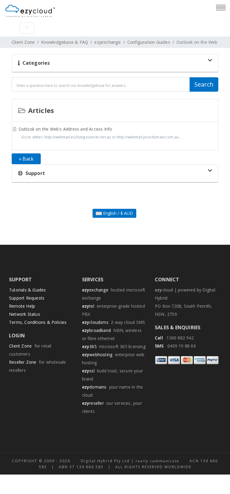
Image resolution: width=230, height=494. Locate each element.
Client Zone (23, 42)
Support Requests (26, 298)
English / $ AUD (117, 213)
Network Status (24, 314)
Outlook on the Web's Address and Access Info (99, 132)
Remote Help (22, 306)
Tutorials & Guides (27, 290)
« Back (26, 158)
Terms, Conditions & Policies (38, 322)
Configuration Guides (148, 42)
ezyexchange (107, 42)
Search (204, 84)
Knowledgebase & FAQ (64, 42)
